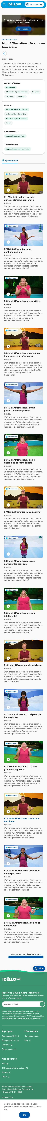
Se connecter (36, 4)
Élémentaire (10, 87)
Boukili (13, 1072)
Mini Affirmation (9, 40)
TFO (13, 1064)
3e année (21, 96)
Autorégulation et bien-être (16, 114)
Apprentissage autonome (15, 136)
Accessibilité (7, 1097)
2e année (9, 96)
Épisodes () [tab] (10, 160)
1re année (35, 92)
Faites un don (10, 1049)
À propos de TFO (10, 1040)
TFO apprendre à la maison (13, 1068)
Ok (24, 1115)
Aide (40, 969)
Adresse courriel (10, 1005)
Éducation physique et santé (16, 118)
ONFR (13, 1077)
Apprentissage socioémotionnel (17, 149)
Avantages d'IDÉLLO (10, 1036)
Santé (8, 123)
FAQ (31, 1040)
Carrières (10, 1045)
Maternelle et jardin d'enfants (16, 92)
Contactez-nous (31, 1036)
